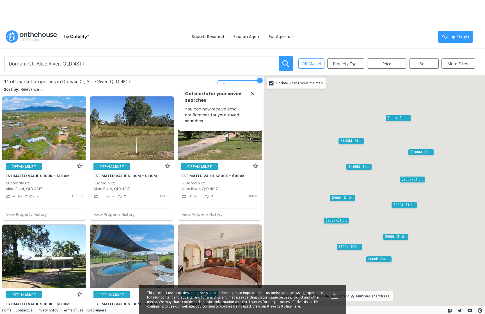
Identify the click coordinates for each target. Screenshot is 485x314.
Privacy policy (47, 310)
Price (386, 63)
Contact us (24, 310)
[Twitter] (459, 310)
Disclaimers (96, 310)
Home (7, 310)
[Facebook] (449, 310)
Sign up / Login (455, 36)
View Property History (26, 214)
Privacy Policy (279, 306)
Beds (424, 63)
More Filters (458, 63)
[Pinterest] (480, 310)
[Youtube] (470, 310)
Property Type (346, 63)
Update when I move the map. (300, 83)
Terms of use (72, 310)
